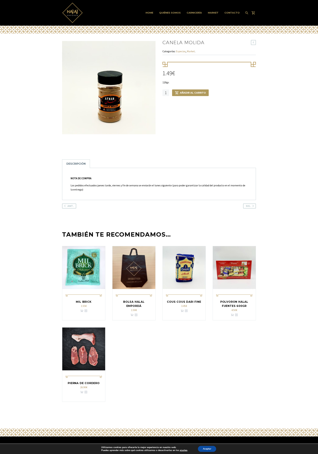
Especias (181, 51)
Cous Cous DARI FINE (184, 301)
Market (213, 12)
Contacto (232, 12)
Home (149, 12)
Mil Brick (83, 301)
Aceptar (207, 448)
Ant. (70, 206)
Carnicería (194, 12)
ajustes (183, 450)
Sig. (248, 206)
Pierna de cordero (84, 383)
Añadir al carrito (193, 92)
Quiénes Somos (170, 12)
